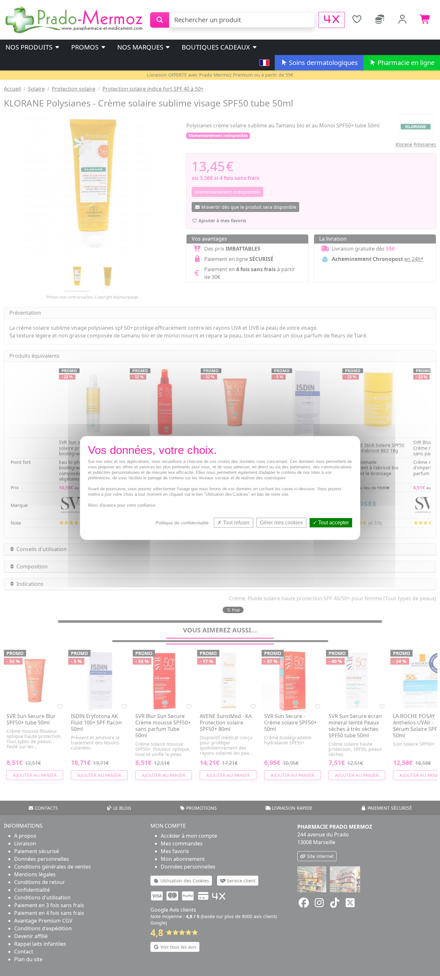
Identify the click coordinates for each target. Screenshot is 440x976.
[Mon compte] (402, 20)
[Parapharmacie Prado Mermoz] (75, 19)
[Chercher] (159, 20)
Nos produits (29, 47)
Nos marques (141, 47)
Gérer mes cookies (281, 522)
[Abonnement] (379, 20)
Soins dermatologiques (322, 62)
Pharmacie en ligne (405, 62)
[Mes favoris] (357, 20)
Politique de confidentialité (182, 522)
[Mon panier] (425, 20)
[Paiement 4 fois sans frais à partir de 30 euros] (332, 20)
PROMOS (85, 47)
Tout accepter (333, 522)
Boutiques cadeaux (217, 47)
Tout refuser (236, 522)
